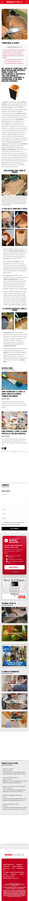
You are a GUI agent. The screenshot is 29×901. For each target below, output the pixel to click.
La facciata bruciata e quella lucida (13, 63)
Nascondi (19, 47)
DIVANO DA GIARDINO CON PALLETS (12, 795)
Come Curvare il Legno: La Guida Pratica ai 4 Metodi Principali (14, 432)
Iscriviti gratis (13, 567)
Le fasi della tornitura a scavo (12, 61)
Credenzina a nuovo (8, 769)
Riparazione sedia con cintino (11, 804)
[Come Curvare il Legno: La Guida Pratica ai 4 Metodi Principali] (14, 420)
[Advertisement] (14, 467)
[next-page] (5, 448)
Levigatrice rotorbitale (14, 720)
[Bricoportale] (14, 2)
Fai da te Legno (5, 398)
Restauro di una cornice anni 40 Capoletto (14, 786)
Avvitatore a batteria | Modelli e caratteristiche (14, 683)
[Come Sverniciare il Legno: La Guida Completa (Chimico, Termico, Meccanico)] (14, 381)
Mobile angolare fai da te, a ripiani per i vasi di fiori (14, 615)
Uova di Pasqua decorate (14, 633)
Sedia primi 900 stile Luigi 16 (10, 777)
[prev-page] (3, 448)
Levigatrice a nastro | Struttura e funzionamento (14, 701)
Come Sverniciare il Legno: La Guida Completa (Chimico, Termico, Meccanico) (13, 393)
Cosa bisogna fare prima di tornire (13, 59)
